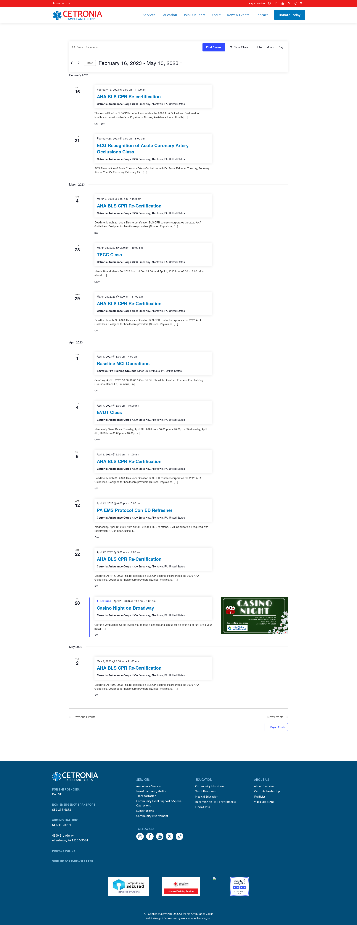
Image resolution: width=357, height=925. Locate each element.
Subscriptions (145, 810)
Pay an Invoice (257, 3)
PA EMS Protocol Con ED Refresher (134, 510)
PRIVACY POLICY (63, 851)
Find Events (213, 47)
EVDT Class (109, 412)
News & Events (238, 15)
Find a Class (202, 807)
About (216, 15)
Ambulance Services (148, 786)
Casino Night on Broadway (125, 608)
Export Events (277, 727)
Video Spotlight (264, 802)
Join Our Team (194, 15)
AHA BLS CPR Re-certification (129, 96)
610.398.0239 (63, 3)
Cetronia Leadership (267, 791)
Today (90, 62)
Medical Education (206, 796)
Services (149, 15)
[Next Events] (78, 63)
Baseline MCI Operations (123, 363)
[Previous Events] (71, 63)
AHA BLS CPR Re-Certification (129, 205)
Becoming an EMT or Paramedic (215, 802)
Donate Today (289, 15)
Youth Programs (205, 791)
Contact (261, 15)
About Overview (264, 786)
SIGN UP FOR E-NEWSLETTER (72, 861)
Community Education (209, 786)
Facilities (260, 796)
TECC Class (109, 254)
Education (169, 15)
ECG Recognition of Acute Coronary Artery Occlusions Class (143, 148)
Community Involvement (152, 816)
